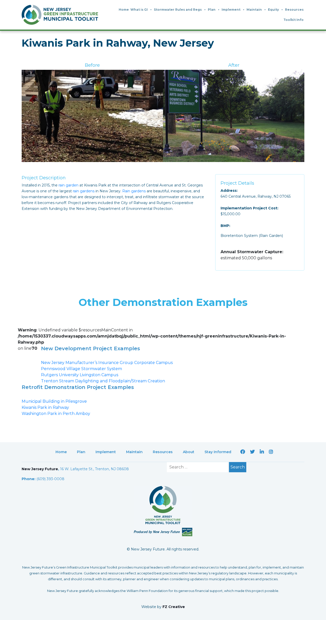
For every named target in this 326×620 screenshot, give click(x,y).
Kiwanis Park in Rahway (45, 407)
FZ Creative (173, 606)
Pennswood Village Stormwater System (81, 368)
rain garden (68, 185)
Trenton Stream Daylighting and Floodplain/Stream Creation (103, 381)
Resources (294, 9)
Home (124, 9)
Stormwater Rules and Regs (178, 9)
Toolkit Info (293, 20)
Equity (273, 9)
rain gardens (83, 191)
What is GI (139, 9)
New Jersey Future (40, 469)
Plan (211, 9)
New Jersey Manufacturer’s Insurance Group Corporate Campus (107, 362)
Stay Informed (218, 452)
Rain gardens (134, 191)
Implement (231, 9)
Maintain (254, 9)
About (188, 452)
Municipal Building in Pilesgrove (54, 401)
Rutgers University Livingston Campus (79, 374)
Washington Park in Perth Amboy (56, 413)
